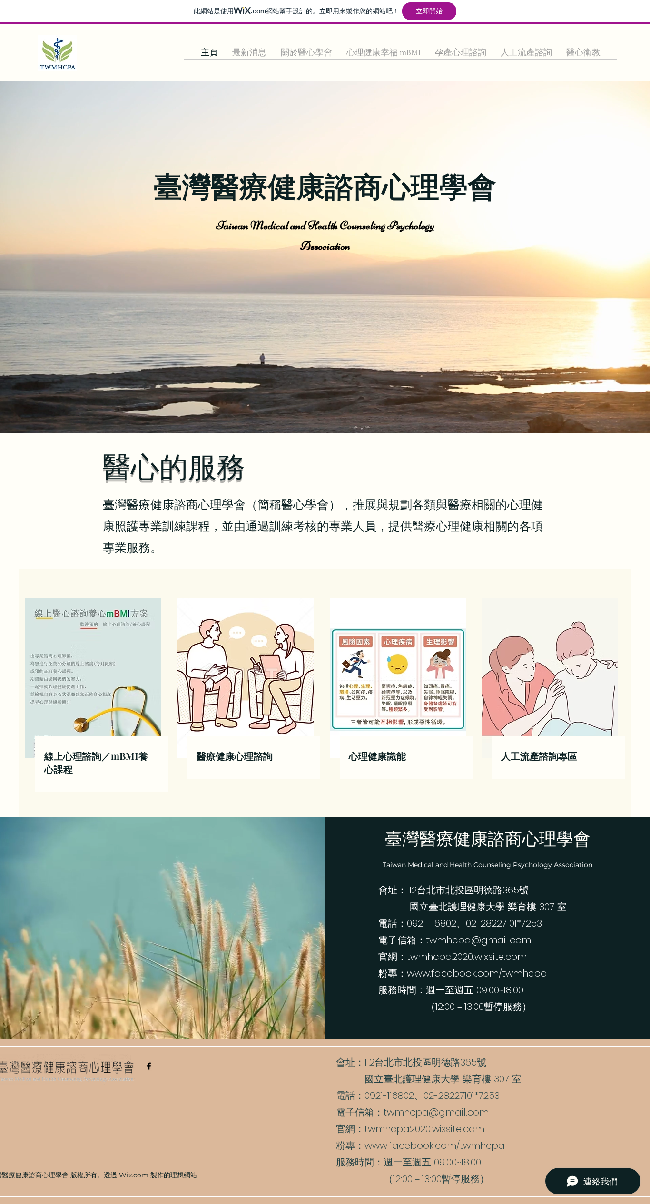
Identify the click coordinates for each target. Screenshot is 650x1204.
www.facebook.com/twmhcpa (477, 973)
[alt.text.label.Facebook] (149, 1066)
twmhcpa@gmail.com (478, 940)
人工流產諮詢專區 (539, 755)
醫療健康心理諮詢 (235, 755)
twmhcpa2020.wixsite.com (467, 956)
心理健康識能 (377, 755)
